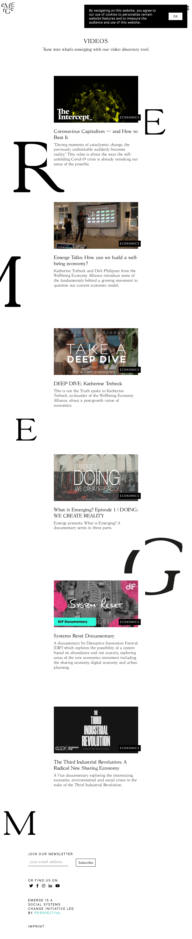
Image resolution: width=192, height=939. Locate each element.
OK (175, 16)
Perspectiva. (48, 913)
